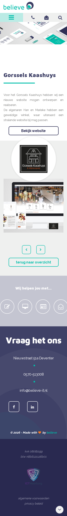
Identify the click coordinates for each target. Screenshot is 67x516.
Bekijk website (33, 131)
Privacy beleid (33, 503)
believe (51, 432)
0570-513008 (33, 17)
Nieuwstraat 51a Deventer (33, 358)
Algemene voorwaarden (33, 498)
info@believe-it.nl (46, 17)
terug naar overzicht (33, 262)
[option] (7, 306)
